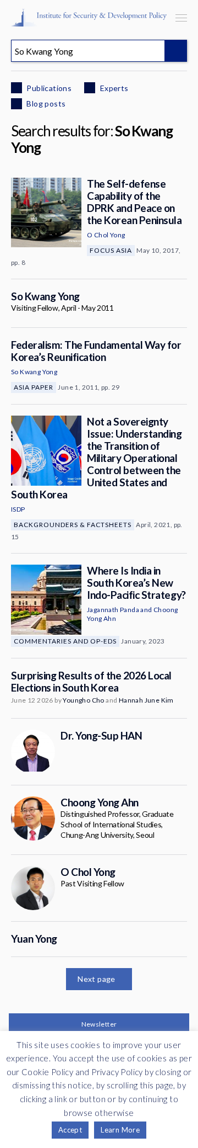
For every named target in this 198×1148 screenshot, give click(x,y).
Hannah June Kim (146, 700)
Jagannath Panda (113, 609)
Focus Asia (111, 250)
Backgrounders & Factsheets (72, 524)
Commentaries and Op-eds (65, 641)
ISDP (18, 509)
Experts (113, 88)
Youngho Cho (83, 700)
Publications (48, 88)
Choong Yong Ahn (100, 802)
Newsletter (99, 1024)
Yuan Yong (34, 938)
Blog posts (45, 103)
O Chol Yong (106, 235)
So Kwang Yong (45, 296)
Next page (97, 979)
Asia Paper (33, 387)
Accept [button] (70, 1129)
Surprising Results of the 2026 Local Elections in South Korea (91, 681)
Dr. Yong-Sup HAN (101, 735)
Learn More (120, 1129)
